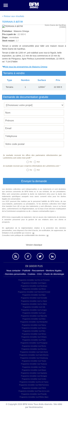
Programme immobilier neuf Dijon (34, 295)
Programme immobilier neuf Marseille (34, 316)
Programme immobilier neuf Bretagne (34, 376)
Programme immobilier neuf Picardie (34, 394)
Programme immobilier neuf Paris (34, 340)
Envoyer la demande (34, 181)
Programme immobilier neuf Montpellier (34, 322)
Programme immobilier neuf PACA (34, 388)
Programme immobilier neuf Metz (34, 319)
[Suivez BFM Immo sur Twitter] (40, 256)
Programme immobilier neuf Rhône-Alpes (34, 397)
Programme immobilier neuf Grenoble (34, 298)
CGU (39, 274)
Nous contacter (13, 270)
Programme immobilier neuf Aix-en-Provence (34, 280)
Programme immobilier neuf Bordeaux (34, 286)
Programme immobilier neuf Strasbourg (34, 358)
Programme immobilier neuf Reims (34, 346)
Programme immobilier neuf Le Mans (34, 304)
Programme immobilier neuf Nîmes (34, 334)
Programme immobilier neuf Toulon (34, 361)
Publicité (26, 270)
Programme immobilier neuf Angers (34, 283)
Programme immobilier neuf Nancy (34, 325)
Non (38, 162)
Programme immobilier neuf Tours (34, 367)
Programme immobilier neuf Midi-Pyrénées (34, 385)
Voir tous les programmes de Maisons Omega (26, 66)
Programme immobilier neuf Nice (33, 331)
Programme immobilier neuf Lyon (34, 313)
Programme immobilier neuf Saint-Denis (34, 352)
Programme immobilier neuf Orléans (34, 337)
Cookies (31, 274)
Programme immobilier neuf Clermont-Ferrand (34, 292)
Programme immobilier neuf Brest (34, 289)
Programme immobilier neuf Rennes (34, 349)
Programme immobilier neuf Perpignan (34, 343)
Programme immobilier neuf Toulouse (34, 364)
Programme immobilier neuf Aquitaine (34, 373)
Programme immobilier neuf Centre (34, 379)
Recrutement (38, 270)
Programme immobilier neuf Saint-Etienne (33, 355)
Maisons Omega (21, 31)
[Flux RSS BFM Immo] (16, 256)
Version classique (34, 245)
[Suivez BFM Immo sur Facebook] (28, 256)
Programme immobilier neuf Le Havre (34, 301)
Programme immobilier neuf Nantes (34, 328)
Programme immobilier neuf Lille (34, 307)
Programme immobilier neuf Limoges (34, 310)
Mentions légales (54, 270)
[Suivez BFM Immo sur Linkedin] (52, 256)
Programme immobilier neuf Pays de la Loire (34, 391)
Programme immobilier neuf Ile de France (34, 382)
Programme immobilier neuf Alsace (34, 370)
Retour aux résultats (14, 16)
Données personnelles (15, 274)
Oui (31, 162)
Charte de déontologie (54, 274)
